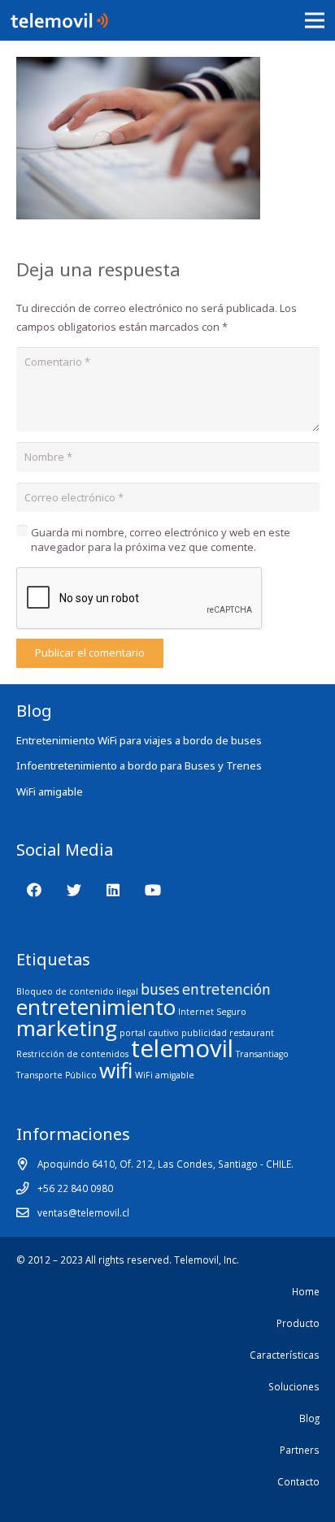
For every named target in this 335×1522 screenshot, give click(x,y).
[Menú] (315, 20)
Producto (298, 1322)
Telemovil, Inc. (206, 1259)
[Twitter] (73, 890)
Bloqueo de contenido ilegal (77, 991)
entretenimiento (96, 1006)
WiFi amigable (49, 791)
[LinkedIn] (113, 890)
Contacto (298, 1481)
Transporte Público (56, 1075)
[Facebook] (34, 890)
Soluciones (294, 1386)
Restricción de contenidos (72, 1054)
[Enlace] (59, 20)
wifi (116, 1070)
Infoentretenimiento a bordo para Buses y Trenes (139, 765)
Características (285, 1354)
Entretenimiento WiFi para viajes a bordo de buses (139, 740)
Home (306, 1291)
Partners (300, 1449)
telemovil (182, 1048)
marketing (66, 1028)
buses (160, 989)
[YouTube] (152, 890)
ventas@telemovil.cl (83, 1212)
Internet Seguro (212, 1011)
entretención (226, 989)
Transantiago (262, 1054)
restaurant (251, 1033)
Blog (309, 1417)
